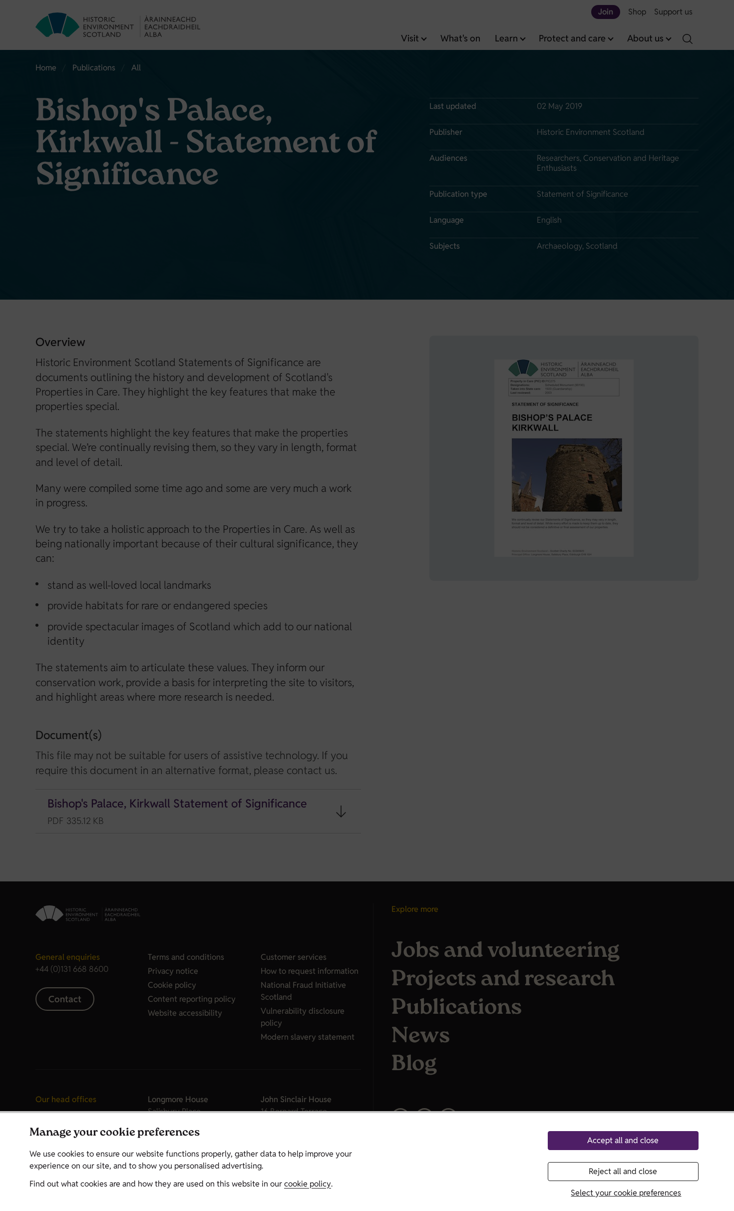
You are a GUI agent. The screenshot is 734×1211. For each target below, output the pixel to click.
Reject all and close (623, 1171)
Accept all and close (623, 1140)
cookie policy (307, 1184)
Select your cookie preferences (626, 1193)
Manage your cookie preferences (114, 1133)
